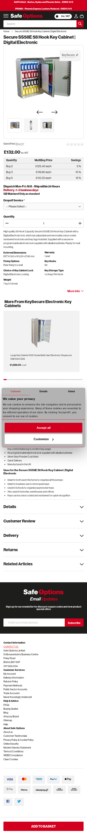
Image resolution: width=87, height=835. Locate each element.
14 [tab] (46, 379)
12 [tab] (39, 379)
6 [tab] (20, 379)
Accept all (44, 427)
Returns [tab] (10, 549)
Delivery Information (13, 677)
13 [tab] (43, 379)
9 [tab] (30, 379)
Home (6, 31)
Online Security (11, 743)
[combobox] (39, 23)
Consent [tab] (16, 391)
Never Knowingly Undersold (17, 697)
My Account (9, 673)
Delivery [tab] (10, 535)
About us (8, 732)
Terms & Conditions (13, 751)
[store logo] (26, 16)
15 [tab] (49, 379)
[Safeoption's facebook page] (7, 801)
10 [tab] (33, 379)
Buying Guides (10, 708)
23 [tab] (74, 379)
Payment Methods (12, 685)
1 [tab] (5, 379)
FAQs (6, 704)
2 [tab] (8, 379)
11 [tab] (36, 379)
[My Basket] (82, 16)
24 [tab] (78, 379)
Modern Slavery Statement (17, 747)
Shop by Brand (11, 716)
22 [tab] (71, 379)
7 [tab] (24, 379)
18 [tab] (58, 379)
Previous (9, 308)
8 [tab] (27, 379)
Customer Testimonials (15, 735)
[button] (15, 125)
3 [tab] (11, 379)
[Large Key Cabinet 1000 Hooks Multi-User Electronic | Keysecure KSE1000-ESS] (41, 332)
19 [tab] (62, 379)
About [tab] (71, 391)
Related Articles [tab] (18, 563)
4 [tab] (14, 379)
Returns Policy (10, 681)
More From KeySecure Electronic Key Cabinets (37, 303)
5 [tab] (17, 379)
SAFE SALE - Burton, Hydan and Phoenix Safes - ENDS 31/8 (43, 2)
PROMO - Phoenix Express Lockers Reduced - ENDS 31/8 (43, 8)
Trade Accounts (11, 693)
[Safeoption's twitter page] (19, 801)
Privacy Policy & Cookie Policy (18, 739)
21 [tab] (68, 379)
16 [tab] (52, 379)
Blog (5, 712)
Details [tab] (43, 391)
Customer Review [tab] (19, 520)
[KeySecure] (69, 55)
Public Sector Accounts (15, 689)
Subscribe (74, 623)
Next (78, 308)
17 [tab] (55, 379)
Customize (41, 439)
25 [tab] (81, 379)
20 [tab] (65, 379)
